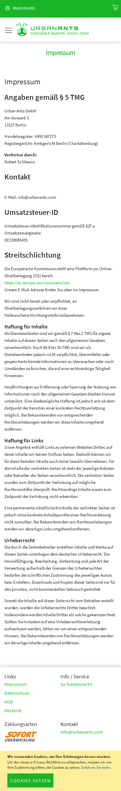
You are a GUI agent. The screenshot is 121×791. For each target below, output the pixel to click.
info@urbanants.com (81, 732)
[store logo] (53, 29)
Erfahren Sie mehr (95, 767)
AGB (8, 702)
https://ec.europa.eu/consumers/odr (36, 282)
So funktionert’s (76, 684)
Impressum (15, 684)
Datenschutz (16, 693)
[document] (61, 770)
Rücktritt (12, 710)
